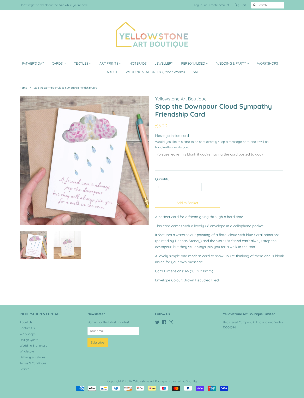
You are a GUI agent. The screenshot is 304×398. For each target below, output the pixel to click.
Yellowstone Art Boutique (150, 381)
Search (24, 369)
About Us (26, 322)
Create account (219, 5)
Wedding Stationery (33, 345)
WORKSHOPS (267, 63)
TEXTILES (81, 63)
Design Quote (29, 340)
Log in (198, 5)
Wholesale (27, 351)
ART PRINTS (109, 63)
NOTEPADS (138, 63)
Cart (243, 5)
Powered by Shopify (183, 381)
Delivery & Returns (32, 357)
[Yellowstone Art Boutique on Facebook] (164, 323)
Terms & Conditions (33, 363)
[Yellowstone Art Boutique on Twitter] (157, 323)
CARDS (57, 63)
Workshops (28, 334)
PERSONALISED (193, 63)
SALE (197, 72)
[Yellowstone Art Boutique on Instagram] (171, 323)
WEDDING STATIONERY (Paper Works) (155, 72)
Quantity (162, 179)
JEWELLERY (164, 63)
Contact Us (27, 328)
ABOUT (112, 72)
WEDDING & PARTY (231, 63)
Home (23, 87)
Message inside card (172, 135)
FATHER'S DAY (33, 63)
